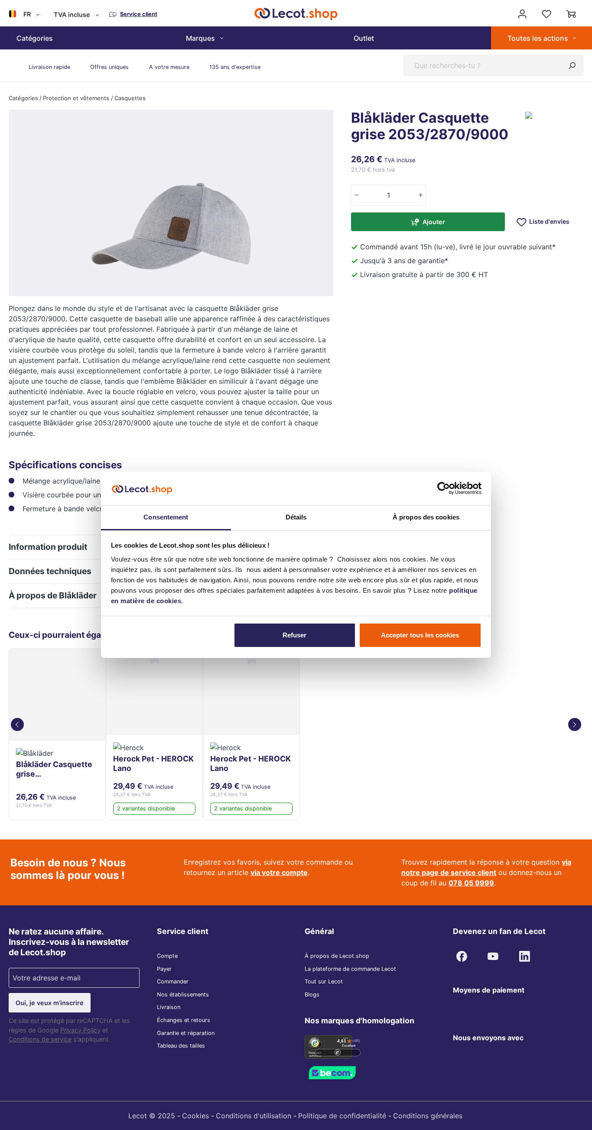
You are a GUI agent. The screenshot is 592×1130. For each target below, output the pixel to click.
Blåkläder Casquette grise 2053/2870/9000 (54, 769)
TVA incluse (72, 14)
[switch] (338, 1052)
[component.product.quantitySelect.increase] (420, 195)
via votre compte (279, 872)
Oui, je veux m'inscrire (50, 1002)
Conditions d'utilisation (253, 1115)
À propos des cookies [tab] (426, 517)
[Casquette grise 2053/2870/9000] (57, 694)
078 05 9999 (471, 883)
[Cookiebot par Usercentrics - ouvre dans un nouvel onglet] (443, 488)
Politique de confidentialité (342, 1115)
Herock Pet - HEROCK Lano (153, 763)
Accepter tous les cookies (420, 635)
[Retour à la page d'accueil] (296, 14)
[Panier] (571, 13)
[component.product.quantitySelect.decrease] (356, 195)
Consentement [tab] (165, 517)
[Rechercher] (572, 65)
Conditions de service (40, 1039)
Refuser (294, 635)
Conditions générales (427, 1115)
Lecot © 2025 (151, 1115)
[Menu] (345, 1040)
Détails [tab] (296, 517)
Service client (182, 931)
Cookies (195, 1115)
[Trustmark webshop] (344, 1072)
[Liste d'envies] (546, 13)
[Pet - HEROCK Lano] (154, 692)
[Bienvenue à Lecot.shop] (522, 13)
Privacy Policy (80, 1030)
